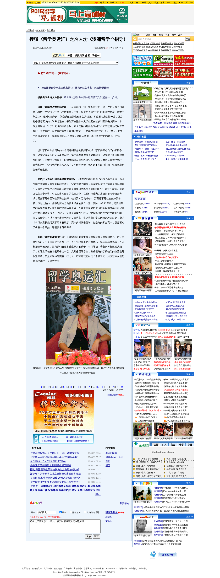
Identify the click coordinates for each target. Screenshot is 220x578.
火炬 (136, 127)
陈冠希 (165, 127)
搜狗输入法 (37, 568)
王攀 (157, 119)
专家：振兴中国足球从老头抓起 (169, 287)
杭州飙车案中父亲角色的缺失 (172, 112)
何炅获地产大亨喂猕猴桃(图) (148, 379)
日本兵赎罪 (179, 43)
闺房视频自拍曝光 (142, 255)
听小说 (137, 333)
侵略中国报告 (178, 50)
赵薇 (146, 127)
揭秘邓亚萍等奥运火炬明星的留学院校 (50, 465)
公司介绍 (123, 568)
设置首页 (26, 568)
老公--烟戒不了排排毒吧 (177, 159)
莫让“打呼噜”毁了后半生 (146, 145)
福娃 (175, 123)
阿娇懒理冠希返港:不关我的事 (168, 268)
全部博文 (143, 568)
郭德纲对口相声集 (149, 330)
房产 (138, 2)
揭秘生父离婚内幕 (183, 359)
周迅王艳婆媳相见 (162, 365)
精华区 (109, 517)
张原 (157, 112)
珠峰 (170, 123)
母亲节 (181, 123)
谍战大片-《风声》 (142, 238)
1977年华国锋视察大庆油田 (173, 99)
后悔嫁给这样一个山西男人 (175, 531)
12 (88, 387)
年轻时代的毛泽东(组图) (172, 92)
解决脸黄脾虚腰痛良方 (176, 312)
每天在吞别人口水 (142, 535)
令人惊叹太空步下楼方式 (178, 421)
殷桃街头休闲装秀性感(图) (147, 386)
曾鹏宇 (158, 95)
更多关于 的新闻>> (65, 490)
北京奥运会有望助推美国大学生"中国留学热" (54, 457)
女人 (150, 2)
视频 (156, 2)
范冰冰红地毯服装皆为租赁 (147, 390)
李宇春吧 (158, 203)
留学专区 (40, 30)
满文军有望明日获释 (164, 254)
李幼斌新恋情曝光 (182, 362)
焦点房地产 (69, 2)
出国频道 (30, 30)
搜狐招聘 (58, 568)
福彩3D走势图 (183, 337)
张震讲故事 (175, 330)
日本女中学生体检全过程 (174, 491)
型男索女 (158, 535)
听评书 (137, 330)
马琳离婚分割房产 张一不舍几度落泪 (171, 291)
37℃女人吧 (179, 212)
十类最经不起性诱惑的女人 (175, 488)
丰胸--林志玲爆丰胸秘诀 (146, 302)
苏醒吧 (138, 208)
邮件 (169, 2)
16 (108, 387)
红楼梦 (184, 330)
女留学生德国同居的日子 (154, 507)
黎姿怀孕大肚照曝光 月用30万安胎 (170, 264)
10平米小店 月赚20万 (175, 155)
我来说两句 (100, 48)
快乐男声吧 (179, 203)
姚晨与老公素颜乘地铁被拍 (147, 393)
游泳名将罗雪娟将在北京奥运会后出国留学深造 (55, 473)
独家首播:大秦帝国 (163, 224)
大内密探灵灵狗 (162, 234)
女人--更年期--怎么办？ (145, 159)
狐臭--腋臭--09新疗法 (175, 319)
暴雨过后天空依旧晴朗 (170, 544)
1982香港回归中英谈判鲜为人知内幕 (171, 245)
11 (83, 387)
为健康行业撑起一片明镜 (146, 319)
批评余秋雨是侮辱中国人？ (173, 102)
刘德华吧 (158, 208)
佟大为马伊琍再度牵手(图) (176, 383)
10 (79, 387)
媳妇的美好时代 (175, 231)
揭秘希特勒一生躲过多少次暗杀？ (170, 241)
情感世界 (158, 531)
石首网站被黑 (139, 47)
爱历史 (158, 92)
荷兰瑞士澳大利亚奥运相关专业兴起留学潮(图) (55, 482)
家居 (144, 2)
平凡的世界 (171, 333)
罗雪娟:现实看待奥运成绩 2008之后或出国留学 (55, 478)
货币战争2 (181, 333)
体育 (102, 2)
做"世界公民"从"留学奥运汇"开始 (48, 461)
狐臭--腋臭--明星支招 (144, 152)
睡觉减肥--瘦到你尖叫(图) (146, 142)
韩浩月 (158, 102)
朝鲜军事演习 (167, 43)
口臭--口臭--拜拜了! (175, 152)
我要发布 (124, 503)
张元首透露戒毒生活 (176, 417)
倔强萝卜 (159, 231)
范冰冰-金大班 (178, 224)
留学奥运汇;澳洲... (115, 457)
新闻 (148, 35)
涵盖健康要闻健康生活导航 (178, 149)
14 (98, 387)
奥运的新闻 (112, 453)
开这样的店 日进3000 (144, 309)
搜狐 (44, 2)
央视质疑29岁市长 (141, 43)
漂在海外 (138, 540)
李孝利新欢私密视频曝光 (175, 403)
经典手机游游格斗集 (167, 337)
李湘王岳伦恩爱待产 (164, 261)
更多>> (189, 83)
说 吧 (151, 192)
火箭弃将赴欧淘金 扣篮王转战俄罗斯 (171, 280)
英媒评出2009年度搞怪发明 (175, 524)
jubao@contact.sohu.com (95, 575)
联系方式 (88, 568)
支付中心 (48, 568)
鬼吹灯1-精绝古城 (149, 333)
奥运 (108, 461)
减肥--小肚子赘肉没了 (176, 302)
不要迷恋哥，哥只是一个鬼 (175, 521)
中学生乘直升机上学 (142, 102)
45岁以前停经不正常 (175, 309)
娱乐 (112, 2)
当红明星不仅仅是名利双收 (175, 528)
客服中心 (78, 568)
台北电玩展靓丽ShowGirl (146, 414)
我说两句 (189, 2)
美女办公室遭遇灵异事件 (146, 403)
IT (127, 2)
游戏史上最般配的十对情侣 (176, 414)
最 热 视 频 (147, 218)
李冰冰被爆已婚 (163, 359)
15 (103, 387)
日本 (141, 127)
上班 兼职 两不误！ (143, 312)
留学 (108, 465)
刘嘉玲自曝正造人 (162, 369)
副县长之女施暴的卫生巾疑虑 (172, 119)
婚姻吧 (157, 212)
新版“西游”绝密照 (143, 438)
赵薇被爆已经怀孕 (142, 362)
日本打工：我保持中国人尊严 (176, 501)
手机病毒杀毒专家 (149, 337)
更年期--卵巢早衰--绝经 (176, 145)
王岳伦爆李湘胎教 (146, 421)
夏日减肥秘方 (165, 47)
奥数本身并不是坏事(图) (172, 116)
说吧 (180, 35)
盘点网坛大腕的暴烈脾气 (146, 400)
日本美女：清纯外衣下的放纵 (156, 511)
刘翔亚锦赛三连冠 (143, 290)
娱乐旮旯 (158, 528)
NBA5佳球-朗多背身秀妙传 (167, 284)
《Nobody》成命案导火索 (146, 407)
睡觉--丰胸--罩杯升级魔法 (146, 155)
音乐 (167, 35)
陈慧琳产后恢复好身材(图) (147, 383)
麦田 (166, 231)
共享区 (137, 337)
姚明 (141, 130)
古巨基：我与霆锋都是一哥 (167, 271)
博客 (175, 2)
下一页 (119, 387)
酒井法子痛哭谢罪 (183, 438)
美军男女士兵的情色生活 (174, 495)
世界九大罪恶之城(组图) (175, 400)
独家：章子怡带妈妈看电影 (176, 379)
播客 (163, 2)
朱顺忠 (158, 109)
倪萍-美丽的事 (177, 234)
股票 (155, 127)
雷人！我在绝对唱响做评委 (173, 95)
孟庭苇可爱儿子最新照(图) (176, 407)
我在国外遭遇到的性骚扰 (177, 507)
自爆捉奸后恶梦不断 (142, 273)
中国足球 (185, 127)
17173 (60, 2)
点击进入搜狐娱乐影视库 (175, 410)
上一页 (39, 387)
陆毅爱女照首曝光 (182, 365)
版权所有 (111, 572)
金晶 (160, 127)
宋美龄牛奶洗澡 (140, 50)
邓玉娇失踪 (155, 43)
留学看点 (51, 30)
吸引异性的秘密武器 (175, 306)
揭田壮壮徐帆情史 (142, 359)
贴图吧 (138, 212)
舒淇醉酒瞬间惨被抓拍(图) (176, 393)
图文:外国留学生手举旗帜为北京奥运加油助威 (54, 469)
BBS (181, 2)
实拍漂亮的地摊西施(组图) (176, 397)
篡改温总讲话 (152, 47)
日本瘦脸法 (177, 47)
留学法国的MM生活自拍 (174, 498)
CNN (178, 127)
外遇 (150, 127)
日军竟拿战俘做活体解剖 (146, 397)
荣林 (157, 106)
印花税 (187, 123)
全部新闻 (133, 568)
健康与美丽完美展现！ (145, 316)
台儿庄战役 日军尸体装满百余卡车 (170, 238)
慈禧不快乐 (166, 50)
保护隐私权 (99, 568)
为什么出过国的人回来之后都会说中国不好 (162, 540)
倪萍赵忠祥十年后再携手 (175, 386)
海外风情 (158, 488)
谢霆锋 (172, 127)
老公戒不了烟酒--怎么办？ (147, 149)
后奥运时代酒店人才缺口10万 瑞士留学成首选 (54, 453)
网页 (155, 35)
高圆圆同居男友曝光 (142, 120)
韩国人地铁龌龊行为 (179, 511)
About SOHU (111, 568)
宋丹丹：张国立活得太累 (166, 250)
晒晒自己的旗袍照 (151, 544)
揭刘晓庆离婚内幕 (162, 362)
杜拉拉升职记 (164, 330)
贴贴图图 (158, 524)
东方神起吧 (179, 208)
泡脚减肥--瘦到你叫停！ (177, 316)
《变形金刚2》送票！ (147, 417)
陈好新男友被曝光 (182, 369)
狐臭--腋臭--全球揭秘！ (176, 142)
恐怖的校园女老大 (142, 502)
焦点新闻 (158, 521)
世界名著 (161, 333)
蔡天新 (158, 116)
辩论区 (109, 521)
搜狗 (77, 2)
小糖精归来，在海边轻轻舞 (175, 535)
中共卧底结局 (154, 50)
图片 (174, 35)
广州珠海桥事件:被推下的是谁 (173, 106)
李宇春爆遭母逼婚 (142, 365)
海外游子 (158, 501)
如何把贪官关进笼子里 (171, 109)
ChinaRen (52, 2)
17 (112, 387)
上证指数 (139, 203)
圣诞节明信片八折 (142, 369)
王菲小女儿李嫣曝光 (163, 438)
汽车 (132, 2)
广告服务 (68, 568)
